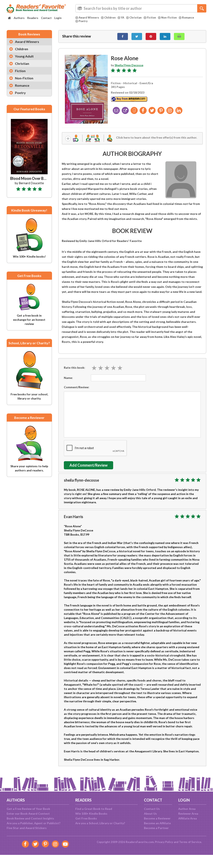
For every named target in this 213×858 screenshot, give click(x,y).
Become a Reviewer (157, 818)
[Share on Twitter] (136, 36)
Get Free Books (86, 818)
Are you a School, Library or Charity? (100, 823)
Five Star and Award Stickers (27, 828)
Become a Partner (156, 828)
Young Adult (24, 56)
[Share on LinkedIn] (165, 36)
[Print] (179, 36)
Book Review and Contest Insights (30, 818)
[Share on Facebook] (122, 36)
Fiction (151, 17)
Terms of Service (190, 842)
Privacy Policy (164, 842)
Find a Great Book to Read (93, 808)
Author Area (187, 808)
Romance (188, 17)
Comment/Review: (76, 387)
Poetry (83, 21)
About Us (150, 813)
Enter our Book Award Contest (28, 813)
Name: (68, 378)
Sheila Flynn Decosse (129, 65)
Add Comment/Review (88, 465)
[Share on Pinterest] (151, 36)
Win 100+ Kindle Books (91, 813)
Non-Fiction (169, 17)
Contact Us (152, 808)
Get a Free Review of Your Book (28, 808)
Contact (46, 18)
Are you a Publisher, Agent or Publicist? (33, 823)
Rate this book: (74, 367)
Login (58, 18)
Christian (135, 17)
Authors (19, 18)
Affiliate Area (187, 818)
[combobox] (141, 8)
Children (110, 17)
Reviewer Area (188, 813)
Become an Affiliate (157, 823)
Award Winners (89, 17)
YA (122, 17)
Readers (32, 18)
